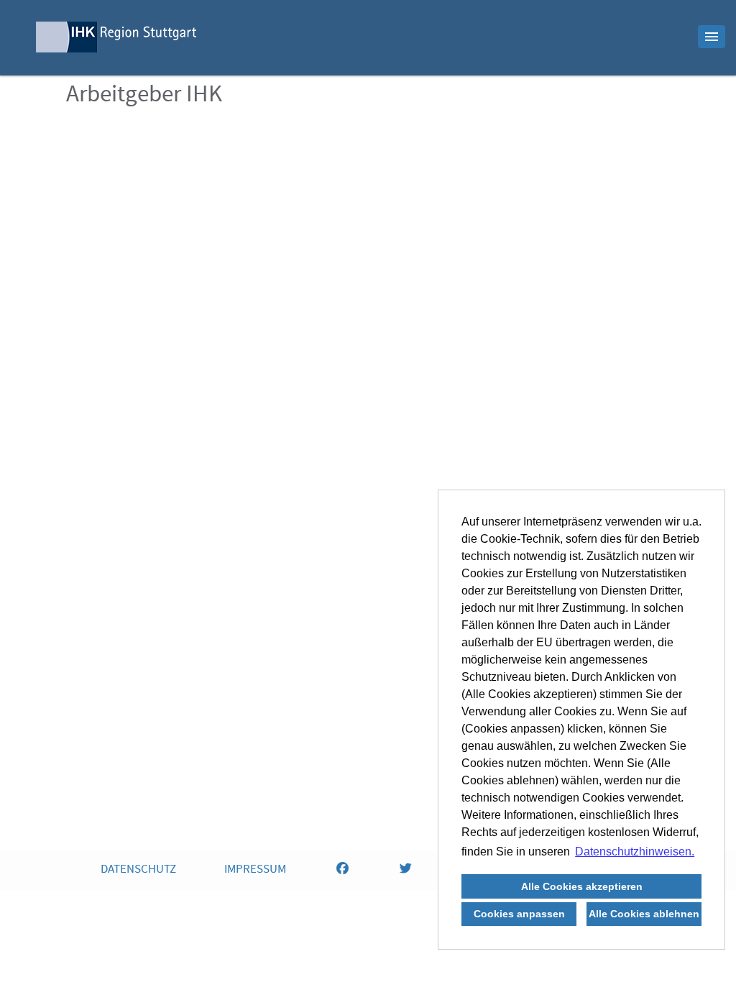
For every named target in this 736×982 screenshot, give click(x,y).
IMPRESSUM (255, 870)
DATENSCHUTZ (138, 870)
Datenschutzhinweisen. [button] (634, 851)
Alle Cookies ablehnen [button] (644, 913)
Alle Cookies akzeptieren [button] (582, 886)
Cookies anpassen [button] (519, 913)
